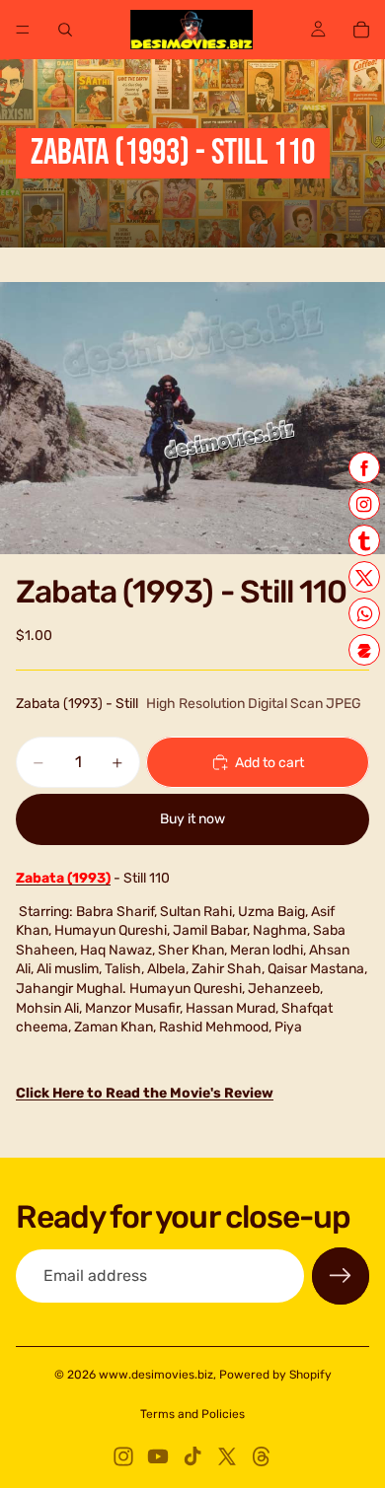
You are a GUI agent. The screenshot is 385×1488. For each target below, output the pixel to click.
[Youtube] (158, 1456)
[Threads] (261, 1456)
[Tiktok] (192, 1456)
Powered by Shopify (275, 1375)
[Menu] (22, 29)
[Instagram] (123, 1456)
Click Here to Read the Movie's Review (144, 1093)
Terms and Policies (192, 1414)
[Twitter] (227, 1456)
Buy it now (192, 819)
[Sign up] (340, 1276)
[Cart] (361, 29)
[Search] (65, 29)
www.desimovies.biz (156, 1375)
